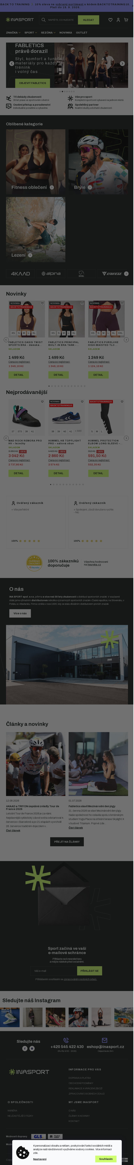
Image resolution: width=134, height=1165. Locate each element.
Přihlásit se (88, 970)
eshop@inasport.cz (104, 1046)
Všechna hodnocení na (95, 563)
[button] (14, 65)
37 (11, 431)
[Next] (125, 273)
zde (34, 1153)
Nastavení (38, 1159)
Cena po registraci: (18, 361)
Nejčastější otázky (19, 1115)
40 (63, 431)
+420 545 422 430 (65, 1046)
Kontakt (72, 1121)
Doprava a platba (78, 1077)
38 (25, 431)
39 (57, 431)
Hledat (87, 20)
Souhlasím (104, 1159)
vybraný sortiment (85, 4)
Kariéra (11, 1110)
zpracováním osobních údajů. (79, 979)
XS (12, 333)
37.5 (18, 431)
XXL (119, 333)
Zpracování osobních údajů (85, 1093)
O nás (71, 1110)
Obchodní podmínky (79, 1083)
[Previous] (4, 339)
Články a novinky (78, 1115)
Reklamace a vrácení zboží (84, 1088)
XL (32, 333)
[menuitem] (13, 32)
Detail (17, 374)
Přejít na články (66, 841)
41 (31, 431)
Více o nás (18, 613)
